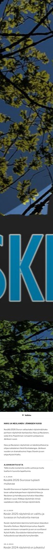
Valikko (28, 415)
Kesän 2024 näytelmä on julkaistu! (24, 547)
